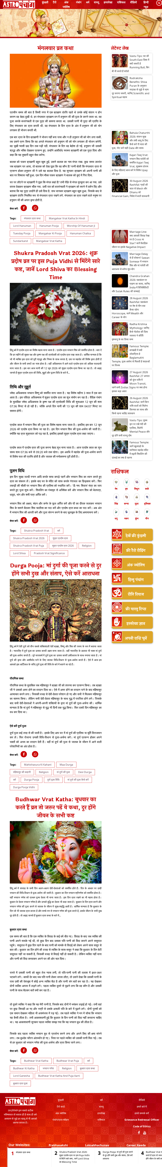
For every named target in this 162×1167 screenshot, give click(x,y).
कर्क (147, 488)
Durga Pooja (31, 779)
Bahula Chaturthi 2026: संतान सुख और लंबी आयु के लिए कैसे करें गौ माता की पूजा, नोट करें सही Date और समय (131, 140)
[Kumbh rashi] (136, 512)
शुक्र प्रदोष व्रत (60, 538)
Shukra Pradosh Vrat (36, 530)
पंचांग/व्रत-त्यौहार (61, 1119)
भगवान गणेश (48, 1068)
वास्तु (96, 2)
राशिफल (121, 2)
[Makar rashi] (126, 512)
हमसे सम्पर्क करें (142, 1113)
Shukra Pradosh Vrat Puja (28, 545)
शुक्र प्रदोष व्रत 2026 (63, 545)
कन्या (126, 503)
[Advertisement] (131, 115)
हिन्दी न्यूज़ (146, 4)
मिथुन (136, 488)
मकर (126, 518)
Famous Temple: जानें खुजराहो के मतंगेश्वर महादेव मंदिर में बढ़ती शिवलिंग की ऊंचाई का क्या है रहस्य (130, 450)
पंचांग (78, 2)
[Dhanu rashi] (116, 512)
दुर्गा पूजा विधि (53, 779)
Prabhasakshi (58, 1145)
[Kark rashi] (147, 482)
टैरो (54, 2)
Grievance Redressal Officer (142, 1119)
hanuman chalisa (80, 233)
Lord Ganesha (21, 1076)
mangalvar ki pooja (50, 233)
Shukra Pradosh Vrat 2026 (28, 538)
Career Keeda (136, 1145)
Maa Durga (66, 764)
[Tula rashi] (136, 497)
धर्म (87, 2)
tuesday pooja (21, 233)
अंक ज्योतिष (66, 4)
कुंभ (136, 518)
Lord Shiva (19, 553)
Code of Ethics (142, 1126)
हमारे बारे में (142, 1106)
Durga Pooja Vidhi (24, 787)
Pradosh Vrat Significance (49, 553)
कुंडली (45, 2)
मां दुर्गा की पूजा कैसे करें (78, 779)
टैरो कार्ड (61, 1106)
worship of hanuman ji (81, 226)
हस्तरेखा (108, 2)
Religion (87, 545)
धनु (116, 518)
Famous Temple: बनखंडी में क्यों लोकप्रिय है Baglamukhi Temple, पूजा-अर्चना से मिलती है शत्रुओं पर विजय (131, 356)
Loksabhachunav (97, 1145)
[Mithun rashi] (136, 482)
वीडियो (133, 2)
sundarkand (20, 241)
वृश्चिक (147, 503)
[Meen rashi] (147, 512)
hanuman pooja (49, 226)
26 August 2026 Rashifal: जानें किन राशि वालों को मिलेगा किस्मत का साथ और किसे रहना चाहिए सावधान (130, 405)
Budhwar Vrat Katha (36, 1060)
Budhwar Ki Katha (23, 1068)
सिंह (116, 503)
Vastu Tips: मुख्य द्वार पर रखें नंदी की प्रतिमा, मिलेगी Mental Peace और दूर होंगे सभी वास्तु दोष (131, 428)
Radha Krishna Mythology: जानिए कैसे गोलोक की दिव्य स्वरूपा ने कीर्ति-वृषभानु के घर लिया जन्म (130, 331)
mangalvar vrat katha (49, 241)
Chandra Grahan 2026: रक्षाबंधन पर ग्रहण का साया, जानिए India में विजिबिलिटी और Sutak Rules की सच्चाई (131, 283)
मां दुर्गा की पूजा (63, 772)
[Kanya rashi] (126, 497)
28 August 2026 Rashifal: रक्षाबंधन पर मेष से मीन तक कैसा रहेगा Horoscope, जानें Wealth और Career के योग (130, 307)
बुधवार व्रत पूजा (20, 1083)
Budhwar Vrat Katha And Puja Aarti (59, 1076)
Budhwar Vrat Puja (67, 1060)
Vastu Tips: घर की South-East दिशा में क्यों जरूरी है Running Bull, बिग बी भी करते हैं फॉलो (130, 63)
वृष (126, 488)
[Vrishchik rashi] (147, 497)
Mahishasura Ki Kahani (37, 764)
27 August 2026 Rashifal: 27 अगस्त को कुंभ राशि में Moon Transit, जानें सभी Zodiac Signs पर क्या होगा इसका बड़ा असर (131, 381)
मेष (116, 488)
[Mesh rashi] (116, 482)
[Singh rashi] (116, 497)
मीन (147, 518)
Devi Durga (85, 772)
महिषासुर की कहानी (22, 772)
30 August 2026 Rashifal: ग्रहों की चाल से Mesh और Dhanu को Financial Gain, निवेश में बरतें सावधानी (130, 188)
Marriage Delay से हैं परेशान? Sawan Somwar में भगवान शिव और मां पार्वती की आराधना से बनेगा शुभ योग (131, 261)
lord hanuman (22, 226)
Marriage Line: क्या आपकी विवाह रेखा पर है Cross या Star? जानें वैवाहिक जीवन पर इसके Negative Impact (131, 239)
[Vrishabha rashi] (126, 482)
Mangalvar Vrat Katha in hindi (67, 218)
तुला (137, 503)
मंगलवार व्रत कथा (32, 218)
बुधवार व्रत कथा (87, 1068)
